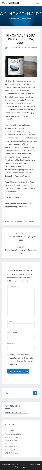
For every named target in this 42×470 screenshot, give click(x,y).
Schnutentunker (11, 440)
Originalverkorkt (11, 437)
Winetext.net (10, 450)
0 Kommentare (30, 48)
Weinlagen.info (11, 446)
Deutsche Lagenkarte (13, 434)
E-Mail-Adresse (13, 332)
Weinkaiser (9, 443)
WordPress (34, 464)
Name (9, 321)
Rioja (25, 221)
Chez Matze (9, 431)
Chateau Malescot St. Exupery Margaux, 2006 (21, 237)
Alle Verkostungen (14, 221)
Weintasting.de (10, 2)
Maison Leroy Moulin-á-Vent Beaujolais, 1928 (21, 250)
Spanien (32, 221)
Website (10, 343)
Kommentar (12, 287)
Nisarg (24, 467)
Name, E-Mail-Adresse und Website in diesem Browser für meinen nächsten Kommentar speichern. (21, 359)
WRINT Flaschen (11, 453)
